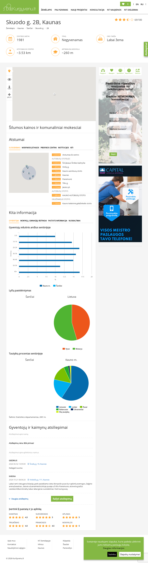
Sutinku (112, 554)
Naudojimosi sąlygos (16, 548)
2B (48, 28)
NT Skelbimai (131, 9)
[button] (29, 172)
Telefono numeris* (117, 129)
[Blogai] (13, 517)
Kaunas (20, 28)
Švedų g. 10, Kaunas (38, 464)
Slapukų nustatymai (130, 554)
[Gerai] (19, 517)
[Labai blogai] (10, 517)
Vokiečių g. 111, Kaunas (39, 479)
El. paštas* (114, 121)
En (137, 4)
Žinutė (112, 137)
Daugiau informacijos (113, 548)
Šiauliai (66, 544)
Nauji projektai (79, 9)
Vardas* (113, 113)
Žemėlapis (46, 9)
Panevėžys (67, 548)
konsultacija (97, 9)
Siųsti (113, 154)
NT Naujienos (114, 9)
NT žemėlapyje (44, 540)
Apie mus (11, 540)
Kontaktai (12, 544)
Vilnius (41, 544)
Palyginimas (62, 9)
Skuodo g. (39, 28)
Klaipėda (66, 540)
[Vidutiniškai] (16, 517)
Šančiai (30, 28)
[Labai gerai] (22, 517)
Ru (142, 4)
